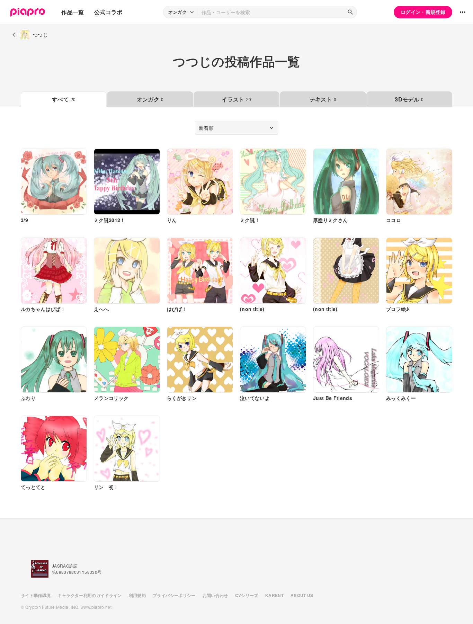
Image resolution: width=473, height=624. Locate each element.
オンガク (150, 99)
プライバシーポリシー (174, 595)
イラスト (236, 99)
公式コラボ (108, 12)
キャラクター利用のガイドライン (89, 595)
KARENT (274, 595)
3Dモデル (409, 99)
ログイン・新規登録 (423, 11)
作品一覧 (72, 12)
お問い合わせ (215, 595)
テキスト (323, 99)
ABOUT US (302, 595)
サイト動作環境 (36, 595)
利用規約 (137, 595)
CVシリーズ (246, 595)
